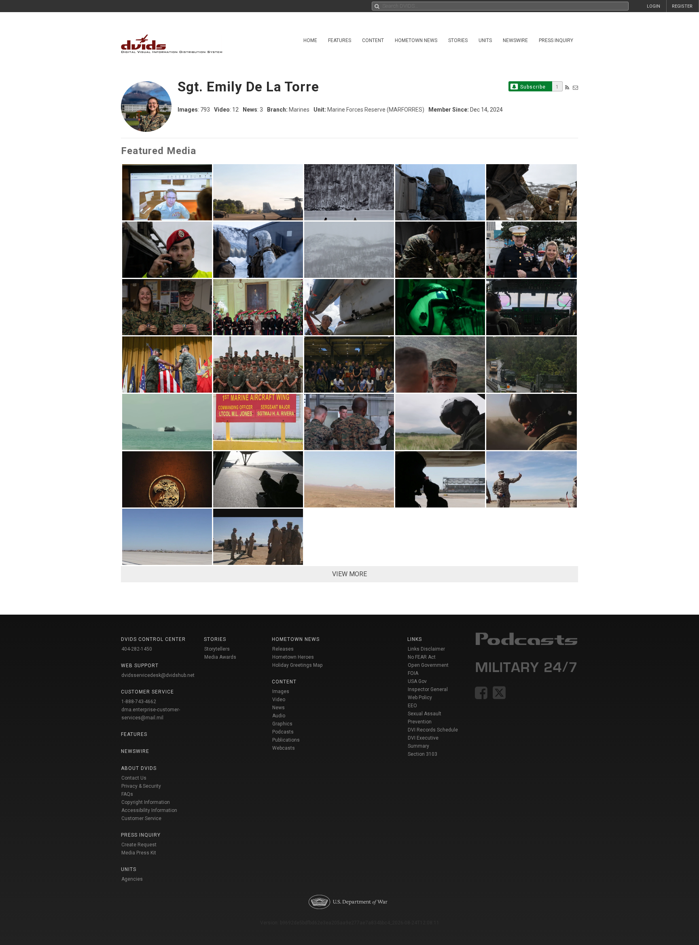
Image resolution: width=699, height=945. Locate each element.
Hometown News (416, 40)
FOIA (413, 673)
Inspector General (428, 689)
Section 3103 (422, 754)
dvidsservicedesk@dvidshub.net (158, 675)
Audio (278, 716)
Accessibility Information (149, 810)
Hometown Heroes (293, 657)
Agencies (132, 879)
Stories (458, 40)
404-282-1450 (136, 649)
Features (339, 40)
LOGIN (653, 6)
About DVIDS (139, 768)
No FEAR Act (422, 657)
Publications (286, 740)
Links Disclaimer (426, 649)
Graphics (282, 724)
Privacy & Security (141, 786)
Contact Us (133, 778)
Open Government (428, 665)
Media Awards (220, 657)
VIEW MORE (349, 574)
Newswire (515, 40)
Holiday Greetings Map (297, 665)
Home (310, 40)
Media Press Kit (138, 853)
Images (280, 691)
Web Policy (420, 697)
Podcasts (283, 732)
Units (485, 40)
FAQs (127, 794)
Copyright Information (145, 802)
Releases (283, 649)
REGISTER (682, 6)
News (278, 707)
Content (373, 40)
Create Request (139, 845)
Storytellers (217, 649)
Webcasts (283, 748)
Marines (299, 109)
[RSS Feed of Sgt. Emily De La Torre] (567, 88)
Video (278, 699)
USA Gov (417, 681)
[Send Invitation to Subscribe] (575, 88)
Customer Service (141, 818)
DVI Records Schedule (433, 730)
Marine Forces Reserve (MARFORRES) (375, 109)
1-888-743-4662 (138, 701)
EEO (412, 705)
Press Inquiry (556, 40)
